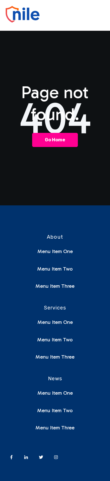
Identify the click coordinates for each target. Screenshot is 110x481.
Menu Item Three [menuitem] (55, 286)
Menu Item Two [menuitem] (55, 269)
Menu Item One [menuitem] (55, 251)
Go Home (55, 139)
